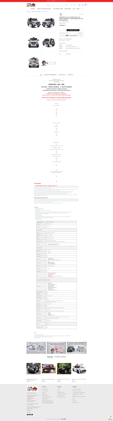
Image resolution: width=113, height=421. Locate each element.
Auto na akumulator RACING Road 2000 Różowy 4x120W (33, 380)
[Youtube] (30, 414)
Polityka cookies (44, 393)
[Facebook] (27, 414)
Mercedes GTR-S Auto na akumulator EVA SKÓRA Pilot (63, 380)
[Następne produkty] (84, 367)
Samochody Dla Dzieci (60, 392)
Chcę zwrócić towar (76, 402)
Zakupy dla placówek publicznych (47, 400)
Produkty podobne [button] (60, 357)
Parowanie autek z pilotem (77, 390)
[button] (82, 9)
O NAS (58, 389)
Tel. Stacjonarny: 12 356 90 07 (62, 393)
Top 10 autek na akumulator (77, 389)
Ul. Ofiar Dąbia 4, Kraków (61, 397)
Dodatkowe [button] (75, 386)
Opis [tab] (41, 74)
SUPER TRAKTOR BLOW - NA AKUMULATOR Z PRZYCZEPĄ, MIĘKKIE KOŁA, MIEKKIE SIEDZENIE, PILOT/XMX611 (79, 380)
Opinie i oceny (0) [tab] (62, 74)
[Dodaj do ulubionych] (81, 30)
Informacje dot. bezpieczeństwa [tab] (50, 74)
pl (71, 4)
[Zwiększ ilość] (63, 30)
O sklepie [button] (59, 386)
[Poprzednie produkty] (28, 367)
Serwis (74, 399)
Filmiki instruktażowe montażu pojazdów (79, 392)
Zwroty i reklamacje (45, 390)
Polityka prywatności (45, 395)
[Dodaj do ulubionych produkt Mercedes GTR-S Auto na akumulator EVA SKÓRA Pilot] (70, 360)
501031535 (28, 412)
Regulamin (43, 392)
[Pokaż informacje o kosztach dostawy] (69, 40)
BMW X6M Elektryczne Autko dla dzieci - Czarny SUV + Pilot (48, 380)
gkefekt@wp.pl (29, 410)
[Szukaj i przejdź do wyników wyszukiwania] (66, 5)
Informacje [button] (44, 386)
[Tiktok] (32, 414)
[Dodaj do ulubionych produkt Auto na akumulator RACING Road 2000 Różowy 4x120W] (39, 360)
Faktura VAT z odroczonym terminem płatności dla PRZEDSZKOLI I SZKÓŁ (47, 402)
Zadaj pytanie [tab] (70, 74)
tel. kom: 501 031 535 (60, 395)
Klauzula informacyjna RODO (46, 397)
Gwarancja (74, 400)
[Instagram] (29, 414)
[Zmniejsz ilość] (60, 30)
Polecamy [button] (50, 357)
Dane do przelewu (45, 389)
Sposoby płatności (45, 398)
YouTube (58, 390)
